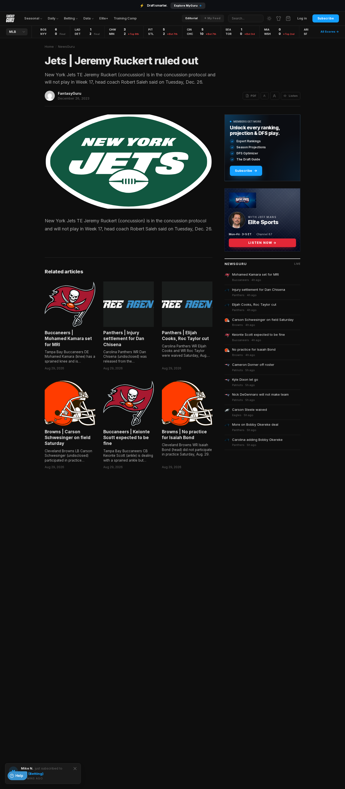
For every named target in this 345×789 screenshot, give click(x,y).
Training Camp (125, 18)
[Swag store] (278, 18)
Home (49, 46)
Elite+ (103, 18)
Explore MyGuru (188, 5)
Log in (302, 18)
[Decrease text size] (265, 95)
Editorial (191, 18)
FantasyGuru (69, 93)
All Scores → (330, 31)
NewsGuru (66, 46)
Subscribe (325, 18)
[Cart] (288, 18)
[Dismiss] (75, 769)
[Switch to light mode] (269, 18)
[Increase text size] (274, 96)
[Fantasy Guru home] (10, 18)
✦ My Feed (212, 18)
